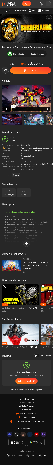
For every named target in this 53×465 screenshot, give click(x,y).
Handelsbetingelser (26, 399)
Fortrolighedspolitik (26, 403)
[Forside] (9, 4)
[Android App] (36, 442)
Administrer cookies (26, 451)
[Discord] (9, 434)
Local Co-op (36, 164)
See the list (25, 145)
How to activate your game (31, 150)
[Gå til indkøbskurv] (41, 3)
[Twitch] (43, 434)
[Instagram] (23, 434)
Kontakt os (26, 410)
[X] (16, 434)
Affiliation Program (26, 406)
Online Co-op (47, 164)
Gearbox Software (28, 156)
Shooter (16, 175)
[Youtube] (36, 434)
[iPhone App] (17, 442)
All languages (46, 356)
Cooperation (26, 164)
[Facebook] (30, 434)
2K (22, 159)
